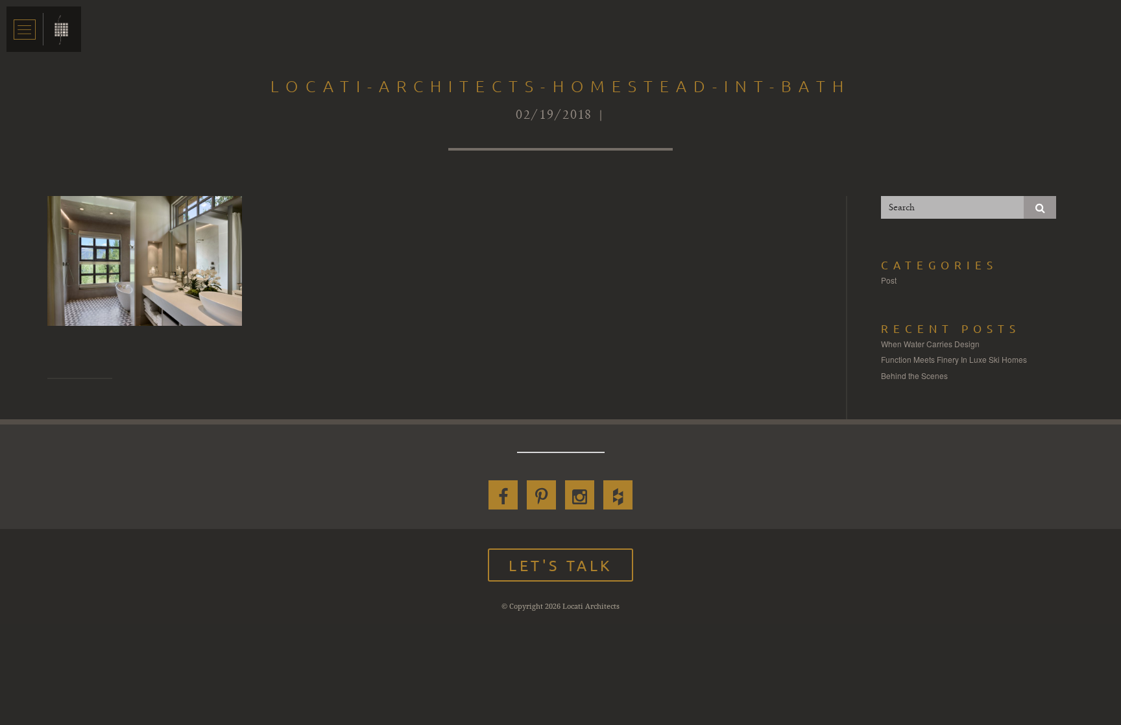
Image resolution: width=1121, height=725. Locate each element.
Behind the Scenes (914, 375)
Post (889, 280)
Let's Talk (560, 565)
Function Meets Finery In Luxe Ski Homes (954, 359)
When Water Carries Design (930, 343)
